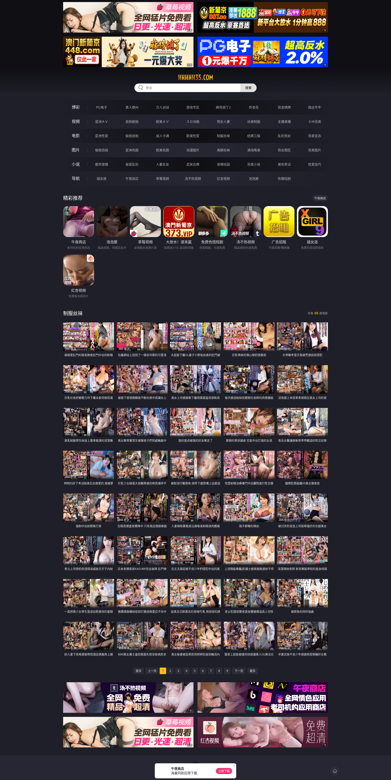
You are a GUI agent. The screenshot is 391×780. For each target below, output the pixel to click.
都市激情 (101, 164)
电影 (76, 135)
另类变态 (314, 136)
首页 (138, 671)
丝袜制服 (253, 121)
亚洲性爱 (101, 136)
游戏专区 (192, 107)
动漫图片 (192, 150)
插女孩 (102, 178)
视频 (76, 121)
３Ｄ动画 (192, 121)
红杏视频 (223, 178)
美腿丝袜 (223, 150)
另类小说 (253, 164)
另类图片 (314, 150)
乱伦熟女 (284, 136)
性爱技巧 (314, 164)
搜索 (248, 88)
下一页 (239, 671)
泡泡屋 (254, 178)
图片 (76, 150)
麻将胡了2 (223, 107)
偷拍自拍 (131, 136)
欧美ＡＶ (162, 121)
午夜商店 (131, 178)
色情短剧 (284, 178)
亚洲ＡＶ (101, 121)
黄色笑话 (284, 164)
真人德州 (131, 107)
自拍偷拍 (131, 121)
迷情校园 (223, 164)
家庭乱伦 (131, 164)
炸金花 (254, 107)
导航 (76, 178)
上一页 (152, 671)
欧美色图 (162, 150)
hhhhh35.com (195, 77)
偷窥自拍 (101, 150)
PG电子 (101, 107)
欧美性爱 (192, 136)
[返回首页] (335, 771)
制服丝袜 (223, 136)
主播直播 (284, 121)
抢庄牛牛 (314, 107)
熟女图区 (284, 150)
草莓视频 (162, 178)
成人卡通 (162, 136)
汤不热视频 (193, 178)
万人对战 (162, 107)
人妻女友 (162, 164)
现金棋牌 (284, 107)
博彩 (76, 107)
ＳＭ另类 (314, 121)
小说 (76, 164)
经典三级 (253, 136)
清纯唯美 (253, 150)
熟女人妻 (223, 121)
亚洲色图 (131, 150)
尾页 (252, 671)
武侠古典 (192, 164)
